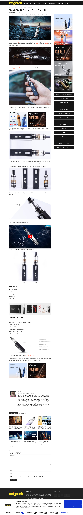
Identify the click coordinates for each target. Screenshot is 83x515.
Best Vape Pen (64, 106)
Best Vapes (32, 3)
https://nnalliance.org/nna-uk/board (25, 393)
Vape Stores (60, 3)
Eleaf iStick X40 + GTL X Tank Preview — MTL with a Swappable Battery (15, 427)
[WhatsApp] (24, 384)
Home (10, 7)
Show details (63, 512)
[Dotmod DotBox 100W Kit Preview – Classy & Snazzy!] (44, 435)
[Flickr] (59, 495)
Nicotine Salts (12, 68)
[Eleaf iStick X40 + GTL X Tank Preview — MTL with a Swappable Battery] (15, 420)
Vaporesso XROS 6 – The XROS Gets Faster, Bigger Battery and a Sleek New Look (44, 428)
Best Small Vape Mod (64, 113)
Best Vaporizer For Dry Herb (64, 147)
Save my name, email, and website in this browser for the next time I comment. (29, 476)
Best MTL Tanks (64, 125)
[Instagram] (21, 407)
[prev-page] (10, 446)
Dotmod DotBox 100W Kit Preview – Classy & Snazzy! (44, 443)
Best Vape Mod (64, 109)
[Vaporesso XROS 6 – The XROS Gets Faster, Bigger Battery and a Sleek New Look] (44, 420)
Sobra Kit (38, 43)
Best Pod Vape (64, 102)
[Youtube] (68, 495)
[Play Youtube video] (30, 236)
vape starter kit (21, 67)
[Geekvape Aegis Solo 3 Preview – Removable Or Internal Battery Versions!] (30, 435)
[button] (72, 3)
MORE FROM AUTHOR (22, 413)
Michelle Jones (12, 12)
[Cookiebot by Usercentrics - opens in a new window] (8, 513)
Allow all (73, 502)
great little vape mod (30, 355)
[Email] (27, 384)
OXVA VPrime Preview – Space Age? (15, 442)
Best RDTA (64, 136)
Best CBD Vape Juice (64, 140)
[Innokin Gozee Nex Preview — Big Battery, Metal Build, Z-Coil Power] (30, 420)
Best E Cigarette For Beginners (64, 94)
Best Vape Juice (64, 98)
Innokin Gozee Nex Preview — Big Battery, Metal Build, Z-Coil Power (30, 427)
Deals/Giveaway (51, 3)
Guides (38, 3)
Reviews (26, 3)
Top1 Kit (46, 43)
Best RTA (64, 128)
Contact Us (10, 0)
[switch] (35, 513)
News (66, 3)
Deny (73, 506)
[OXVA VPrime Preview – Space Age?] (15, 435)
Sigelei (18, 42)
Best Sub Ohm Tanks (64, 121)
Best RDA (64, 132)
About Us (15, 0)
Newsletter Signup (20, 0)
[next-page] (12, 446)
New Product (14, 7)
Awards (44, 3)
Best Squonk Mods (64, 143)
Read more (40, 498)
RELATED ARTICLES (13, 413)
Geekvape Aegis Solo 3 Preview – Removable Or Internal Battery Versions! (30, 443)
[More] (29, 384)
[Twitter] (21, 384)
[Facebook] (18, 384)
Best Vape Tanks (64, 117)
